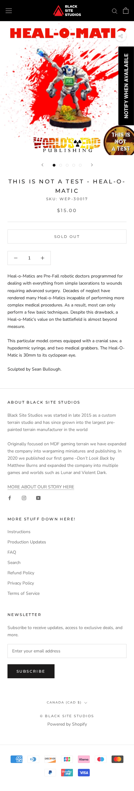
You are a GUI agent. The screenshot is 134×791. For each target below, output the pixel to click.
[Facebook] (9, 497)
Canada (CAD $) (64, 702)
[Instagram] (24, 497)
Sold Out (67, 236)
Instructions (19, 532)
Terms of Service (23, 593)
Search (14, 563)
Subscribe (31, 671)
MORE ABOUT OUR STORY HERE (40, 487)
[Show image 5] (80, 165)
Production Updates (26, 542)
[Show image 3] (67, 165)
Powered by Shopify (67, 724)
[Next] (92, 164)
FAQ (11, 552)
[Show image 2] (60, 165)
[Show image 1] (54, 165)
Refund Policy (20, 573)
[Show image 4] (73, 165)
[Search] (114, 10)
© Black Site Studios (67, 716)
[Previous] (42, 164)
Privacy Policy (20, 583)
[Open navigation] (9, 10)
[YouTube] (38, 497)
